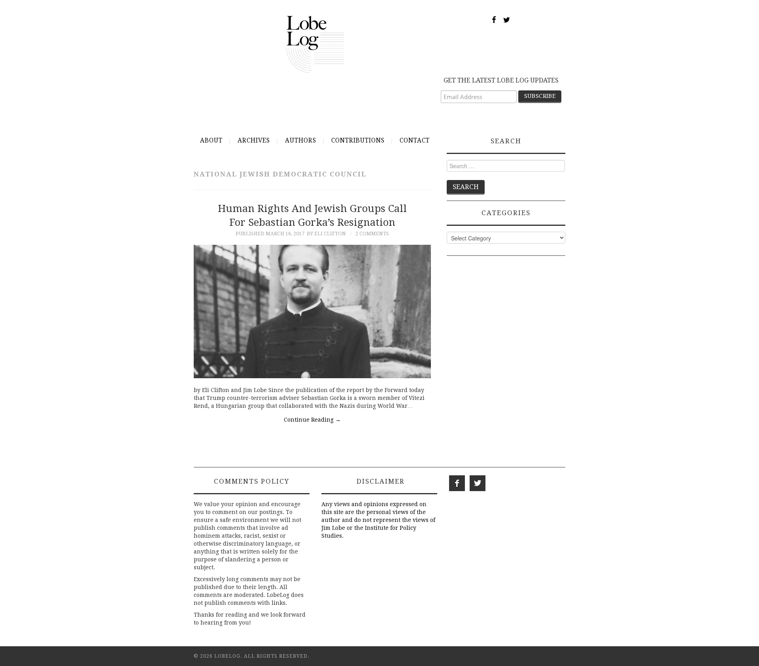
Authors (300, 140)
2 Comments (372, 233)
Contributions (358, 140)
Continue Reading (312, 419)
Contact (415, 140)
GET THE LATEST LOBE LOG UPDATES (501, 80)
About (211, 140)
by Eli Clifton (326, 233)
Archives (254, 140)
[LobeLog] (315, 44)
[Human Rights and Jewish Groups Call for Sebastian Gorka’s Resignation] (312, 312)
